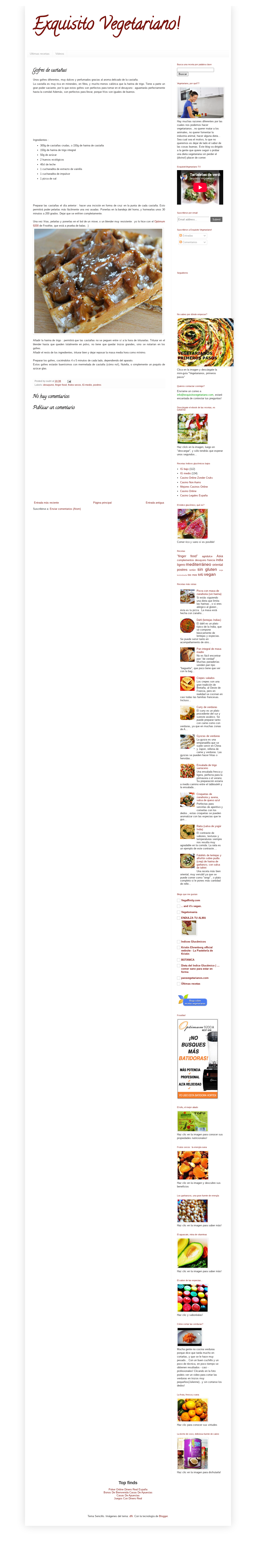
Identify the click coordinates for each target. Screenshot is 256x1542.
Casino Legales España (194, 495)
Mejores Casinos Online (194, 486)
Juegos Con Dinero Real (128, 1498)
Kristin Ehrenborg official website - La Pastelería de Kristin (197, 950)
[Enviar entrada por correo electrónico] (68, 381)
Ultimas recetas (39, 53)
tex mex (192, 574)
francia (211, 560)
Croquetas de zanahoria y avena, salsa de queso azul (208, 797)
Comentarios (189, 242)
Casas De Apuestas (128, 1495)
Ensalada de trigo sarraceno (207, 767)
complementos (185, 560)
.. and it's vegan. (191, 906)
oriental (217, 564)
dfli (131, 1516)
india (219, 560)
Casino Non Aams (190, 482)
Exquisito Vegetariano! (106, 25)
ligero (181, 564)
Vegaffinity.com (190, 900)
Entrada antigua (155, 502)
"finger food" (187, 556)
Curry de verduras (207, 707)
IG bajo (184, 468)
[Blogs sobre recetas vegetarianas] (192, 1006)
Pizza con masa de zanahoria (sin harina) (209, 592)
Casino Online (188, 491)
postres (97, 385)
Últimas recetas (190, 983)
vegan (210, 574)
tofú (200, 574)
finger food (61, 385)
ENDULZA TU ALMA (193, 917)
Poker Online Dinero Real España (128, 1489)
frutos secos (74, 385)
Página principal (102, 502)
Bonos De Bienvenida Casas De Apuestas (128, 1492)
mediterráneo (198, 564)
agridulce (207, 556)
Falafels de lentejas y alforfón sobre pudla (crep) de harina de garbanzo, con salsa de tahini (209, 861)
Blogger (163, 1516)
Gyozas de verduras (208, 736)
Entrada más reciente (46, 502)
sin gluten (207, 569)
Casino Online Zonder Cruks (196, 477)
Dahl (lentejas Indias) (209, 619)
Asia (220, 556)
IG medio (87, 385)
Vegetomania (189, 912)
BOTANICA (187, 959)
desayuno (48, 385)
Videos (59, 53)
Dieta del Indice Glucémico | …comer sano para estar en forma (200, 968)
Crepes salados (206, 677)
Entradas (187, 235)
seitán (192, 570)
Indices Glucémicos (193, 941)
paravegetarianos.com (195, 977)
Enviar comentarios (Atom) (65, 508)
